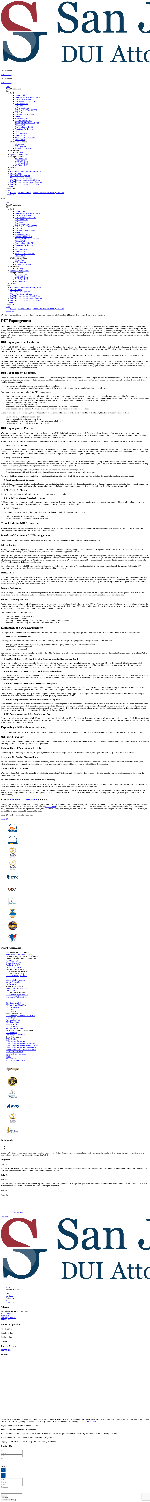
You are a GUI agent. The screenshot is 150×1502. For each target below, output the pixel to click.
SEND (4, 1466)
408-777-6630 (6, 75)
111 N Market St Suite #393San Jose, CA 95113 (8, 1315)
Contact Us (5, 819)
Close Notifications (8, 1500)
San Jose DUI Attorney (23, 799)
